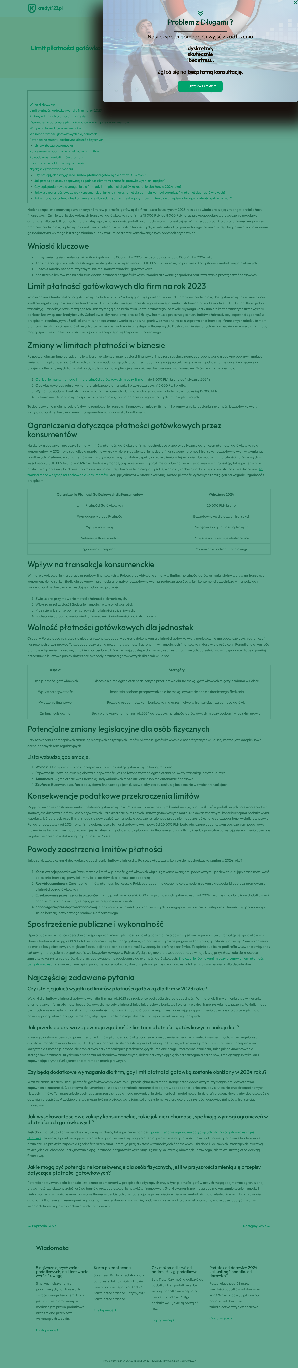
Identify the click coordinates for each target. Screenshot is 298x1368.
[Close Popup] (295, 2)
